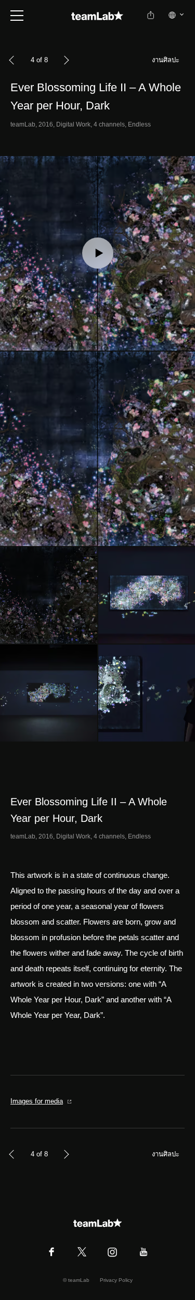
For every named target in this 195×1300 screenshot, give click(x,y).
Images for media (36, 1101)
